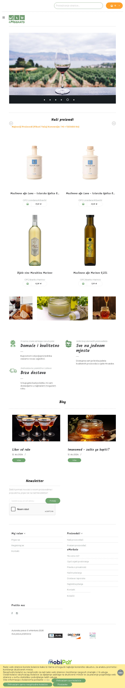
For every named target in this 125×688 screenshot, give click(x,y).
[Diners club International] (55, 636)
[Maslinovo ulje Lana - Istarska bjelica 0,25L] (34, 160)
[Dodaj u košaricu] (27, 204)
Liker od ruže (21, 449)
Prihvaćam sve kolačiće (68, 680)
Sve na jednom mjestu (90, 348)
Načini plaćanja (74, 573)
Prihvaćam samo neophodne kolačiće (28, 684)
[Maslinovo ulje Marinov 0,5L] (90, 240)
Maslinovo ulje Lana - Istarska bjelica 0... (34, 193)
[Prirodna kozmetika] (62, 308)
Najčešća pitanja (75, 584)
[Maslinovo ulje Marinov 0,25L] (34, 240)
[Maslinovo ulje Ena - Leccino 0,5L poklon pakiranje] (90, 160)
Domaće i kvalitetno (39, 345)
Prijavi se (15, 540)
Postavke (62, 684)
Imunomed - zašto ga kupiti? (89, 449)
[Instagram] (17, 613)
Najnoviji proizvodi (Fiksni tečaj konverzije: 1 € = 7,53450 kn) (45, 126)
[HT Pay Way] (93, 636)
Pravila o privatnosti (76, 567)
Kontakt (15, 551)
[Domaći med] (104, 308)
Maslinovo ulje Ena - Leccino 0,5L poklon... (90, 193)
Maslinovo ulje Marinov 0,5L (90, 273)
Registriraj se (17, 545)
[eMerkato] (16, 19)
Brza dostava (33, 373)
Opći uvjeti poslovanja (78, 561)
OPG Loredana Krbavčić (34, 200)
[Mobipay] (60, 663)
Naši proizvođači (75, 540)
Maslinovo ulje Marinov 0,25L (35, 273)
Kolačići (71, 596)
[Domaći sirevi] (20, 308)
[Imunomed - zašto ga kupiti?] (92, 428)
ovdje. (47, 679)
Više (19, 460)
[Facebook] (13, 613)
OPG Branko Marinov (34, 279)
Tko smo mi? (73, 556)
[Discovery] (74, 636)
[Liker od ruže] (36, 428)
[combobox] (78, 5)
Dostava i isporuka (76, 578)
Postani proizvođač (76, 545)
